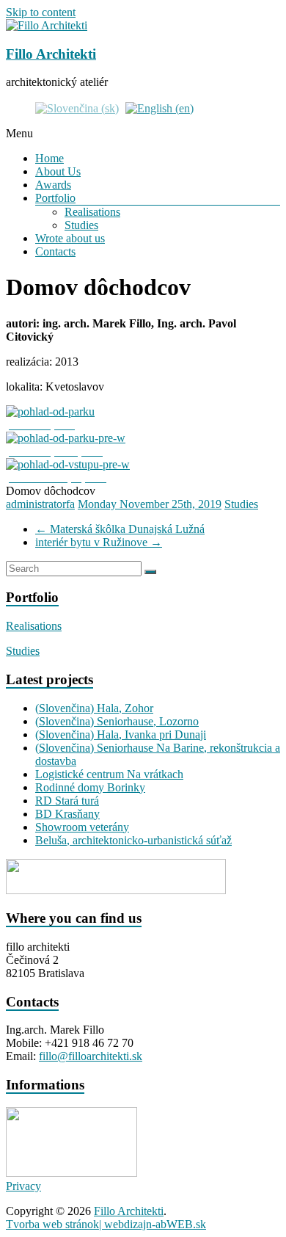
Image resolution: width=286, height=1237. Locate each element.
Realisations (92, 212)
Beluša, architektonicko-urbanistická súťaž (133, 840)
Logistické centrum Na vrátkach (109, 774)
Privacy (23, 1186)
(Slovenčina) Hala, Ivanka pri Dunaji (120, 734)
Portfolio (55, 198)
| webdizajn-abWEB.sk (152, 1224)
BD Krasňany (67, 814)
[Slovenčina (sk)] (77, 107)
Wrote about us (70, 238)
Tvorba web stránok (52, 1224)
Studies (81, 225)
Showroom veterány (82, 827)
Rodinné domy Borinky (90, 787)
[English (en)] (159, 107)
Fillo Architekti (51, 54)
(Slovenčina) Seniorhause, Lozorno (117, 721)
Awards (53, 184)
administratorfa (40, 504)
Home (49, 158)
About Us (58, 171)
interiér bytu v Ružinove (98, 542)
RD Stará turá (67, 800)
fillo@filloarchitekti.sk (90, 1056)
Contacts (55, 251)
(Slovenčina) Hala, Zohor (94, 708)
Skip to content (41, 12)
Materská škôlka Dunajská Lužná (120, 529)
